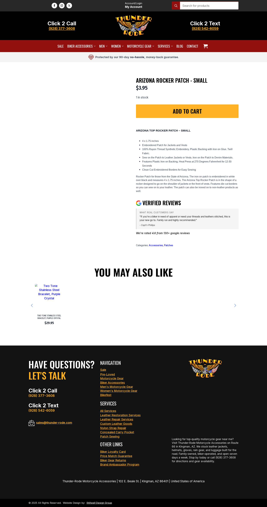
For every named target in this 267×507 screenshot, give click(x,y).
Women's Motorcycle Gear (118, 391)
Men (102, 46)
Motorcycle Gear (139, 46)
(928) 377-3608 (62, 28)
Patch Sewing (109, 436)
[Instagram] (62, 5)
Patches (168, 245)
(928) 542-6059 (205, 28)
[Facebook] (54, 5)
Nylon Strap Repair (113, 428)
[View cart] (205, 46)
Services (164, 46)
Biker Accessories (80, 46)
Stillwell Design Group (99, 502)
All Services (108, 411)
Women (116, 46)
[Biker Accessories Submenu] (94, 46)
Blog (179, 46)
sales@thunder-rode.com (54, 422)
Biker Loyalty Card (113, 452)
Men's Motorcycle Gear (116, 387)
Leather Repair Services (116, 419)
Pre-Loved (107, 374)
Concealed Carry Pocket (117, 432)
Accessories (156, 245)
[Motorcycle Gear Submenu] (152, 46)
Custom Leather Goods (116, 424)
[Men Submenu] (106, 46)
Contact (192, 46)
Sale (60, 46)
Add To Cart (187, 111)
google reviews (180, 233)
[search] (176, 6)
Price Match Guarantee (116, 456)
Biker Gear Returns (113, 460)
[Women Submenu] (122, 46)
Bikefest (105, 395)
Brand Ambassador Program (119, 464)
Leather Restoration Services (120, 415)
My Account (133, 7)
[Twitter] (69, 5)
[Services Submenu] (171, 46)
